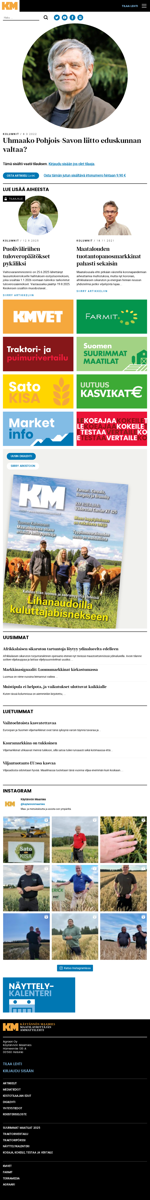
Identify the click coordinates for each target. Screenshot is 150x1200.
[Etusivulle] (10, 6)
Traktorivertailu (15, 1134)
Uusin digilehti (21, 456)
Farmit (8, 1172)
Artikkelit (10, 1083)
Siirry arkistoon (23, 466)
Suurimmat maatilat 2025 (21, 1128)
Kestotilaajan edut (17, 1096)
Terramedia (11, 1178)
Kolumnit (11, 133)
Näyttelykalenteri (16, 1146)
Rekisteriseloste (15, 1114)
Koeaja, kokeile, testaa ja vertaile (28, 1152)
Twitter (57, 18)
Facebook (72, 18)
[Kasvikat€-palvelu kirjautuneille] (111, 391)
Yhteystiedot (12, 1108)
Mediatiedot (12, 1089)
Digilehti (9, 1102)
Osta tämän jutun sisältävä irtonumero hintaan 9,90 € (85, 175)
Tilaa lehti (130, 6)
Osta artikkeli (21, 175)
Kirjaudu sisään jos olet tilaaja (71, 163)
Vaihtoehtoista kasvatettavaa (29, 723)
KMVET (7, 1166)
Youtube (65, 18)
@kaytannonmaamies (33, 804)
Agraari (9, 1184)
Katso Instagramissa (77, 968)
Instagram (80, 17)
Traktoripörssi (14, 1140)
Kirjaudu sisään (18, 1071)
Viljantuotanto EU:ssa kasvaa (29, 763)
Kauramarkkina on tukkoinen (30, 743)
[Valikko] (144, 6)
